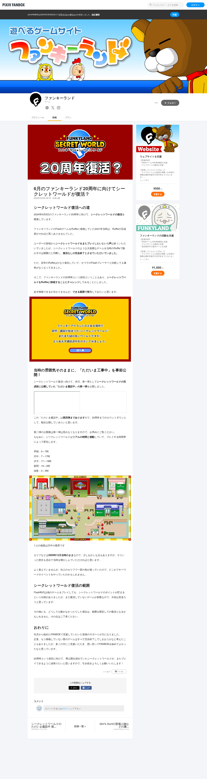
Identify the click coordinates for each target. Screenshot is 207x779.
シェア (87, 688)
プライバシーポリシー (68, 14)
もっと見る (144, 180)
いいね (120, 671)
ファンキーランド (60, 98)
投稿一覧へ (80, 726)
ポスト (75, 688)
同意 (175, 14)
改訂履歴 (95, 14)
